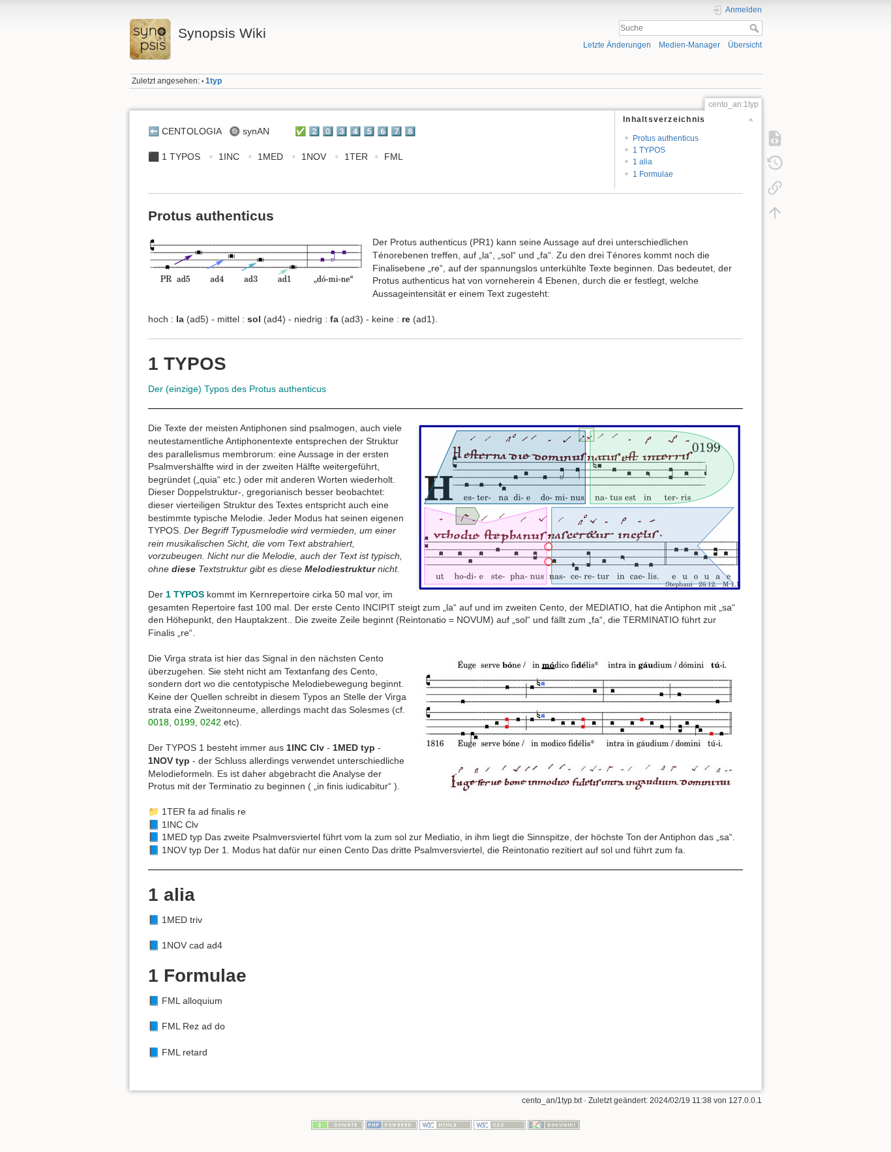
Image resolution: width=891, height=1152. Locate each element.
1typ (213, 80)
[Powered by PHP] (391, 1124)
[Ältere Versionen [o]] (775, 163)
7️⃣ (396, 131)
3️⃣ (341, 131)
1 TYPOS (649, 150)
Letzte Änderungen (617, 45)
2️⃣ (314, 131)
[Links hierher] (775, 187)
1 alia (642, 161)
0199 (184, 722)
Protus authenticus (666, 138)
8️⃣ (409, 131)
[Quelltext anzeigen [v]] (775, 138)
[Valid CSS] (500, 1124)
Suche (755, 28)
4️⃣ (355, 131)
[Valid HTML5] (445, 1124)
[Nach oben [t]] (775, 212)
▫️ (210, 156)
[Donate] (337, 1124)
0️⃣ (327, 131)
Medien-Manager (689, 45)
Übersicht (745, 45)
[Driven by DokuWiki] (554, 1124)
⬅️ (153, 131)
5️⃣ (368, 131)
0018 (158, 722)
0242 (210, 722)
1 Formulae (653, 174)
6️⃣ (382, 131)
